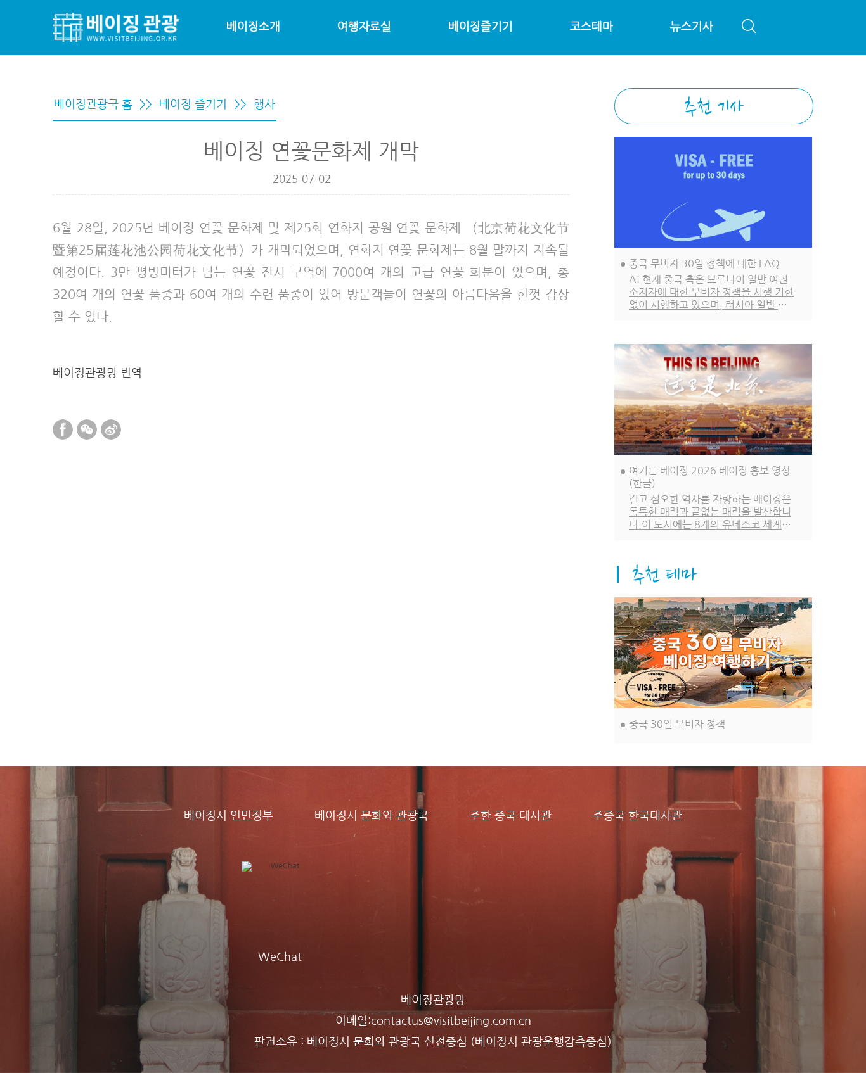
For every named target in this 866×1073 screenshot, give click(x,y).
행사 (264, 104)
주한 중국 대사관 (511, 816)
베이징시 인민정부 (228, 816)
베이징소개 (253, 26)
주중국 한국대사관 (637, 816)
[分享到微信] (87, 429)
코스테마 (591, 26)
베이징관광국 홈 (93, 104)
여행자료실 (364, 26)
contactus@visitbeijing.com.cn (451, 1021)
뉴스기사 (691, 26)
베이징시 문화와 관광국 (371, 816)
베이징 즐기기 (193, 104)
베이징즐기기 (480, 26)
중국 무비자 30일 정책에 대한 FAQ (704, 263)
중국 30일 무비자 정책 (677, 724)
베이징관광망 (433, 1000)
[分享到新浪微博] (111, 429)
